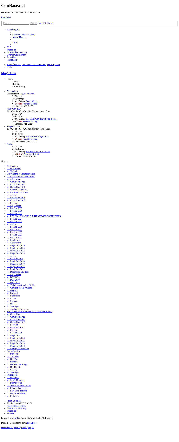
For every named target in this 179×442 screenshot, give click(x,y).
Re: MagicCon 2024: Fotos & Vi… (41, 119)
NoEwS (19, 154)
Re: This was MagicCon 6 (37, 136)
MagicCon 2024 (14, 109)
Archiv (10, 144)
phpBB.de (31, 423)
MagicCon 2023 (14, 126)
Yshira (19, 104)
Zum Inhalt (6, 17)
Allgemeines (12, 91)
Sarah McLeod (32, 101)
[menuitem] (23, 34)
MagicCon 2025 (26, 94)
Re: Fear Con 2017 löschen (38, 151)
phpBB (15, 418)
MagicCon (8, 73)
